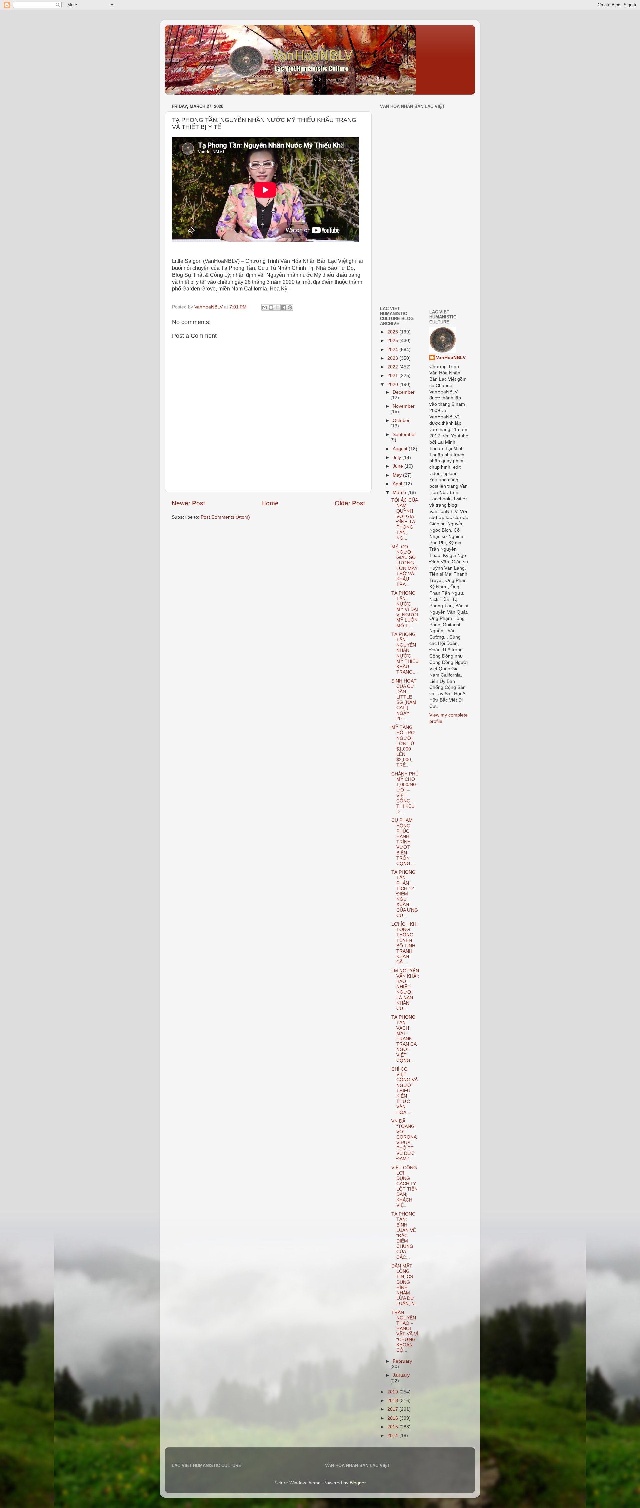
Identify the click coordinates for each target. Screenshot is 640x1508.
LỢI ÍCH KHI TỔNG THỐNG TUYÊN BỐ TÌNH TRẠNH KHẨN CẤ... (404, 943)
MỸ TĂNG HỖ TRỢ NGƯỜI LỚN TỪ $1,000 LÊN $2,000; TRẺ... (403, 746)
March (400, 492)
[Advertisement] (400, 254)
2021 (393, 375)
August (401, 448)
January (401, 1375)
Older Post (350, 503)
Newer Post (188, 503)
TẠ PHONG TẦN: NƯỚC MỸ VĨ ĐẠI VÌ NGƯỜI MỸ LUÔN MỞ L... (404, 609)
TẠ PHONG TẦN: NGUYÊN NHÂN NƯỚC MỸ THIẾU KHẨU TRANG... (405, 653)
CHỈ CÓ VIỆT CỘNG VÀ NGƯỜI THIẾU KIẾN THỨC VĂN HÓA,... (404, 1091)
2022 (393, 366)
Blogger (358, 1482)
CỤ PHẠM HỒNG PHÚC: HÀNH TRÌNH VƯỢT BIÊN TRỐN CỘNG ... (403, 842)
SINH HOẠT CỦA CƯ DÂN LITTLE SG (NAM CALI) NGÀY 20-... (404, 700)
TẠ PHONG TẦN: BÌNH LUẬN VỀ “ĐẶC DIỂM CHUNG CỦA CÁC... (403, 1236)
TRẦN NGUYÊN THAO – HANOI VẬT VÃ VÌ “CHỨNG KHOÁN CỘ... (404, 1331)
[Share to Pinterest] (290, 307)
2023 (393, 358)
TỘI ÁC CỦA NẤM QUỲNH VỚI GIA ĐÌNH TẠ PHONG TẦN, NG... (404, 519)
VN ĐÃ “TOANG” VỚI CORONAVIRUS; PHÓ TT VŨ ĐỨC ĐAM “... (404, 1140)
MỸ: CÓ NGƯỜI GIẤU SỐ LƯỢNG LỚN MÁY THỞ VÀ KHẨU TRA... (404, 565)
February (402, 1361)
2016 (393, 1418)
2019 (393, 1391)
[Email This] (264, 307)
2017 (393, 1409)
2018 (393, 1400)
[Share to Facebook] (283, 307)
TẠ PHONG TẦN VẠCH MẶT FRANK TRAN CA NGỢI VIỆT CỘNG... (403, 1039)
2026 (393, 331)
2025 (393, 340)
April (398, 483)
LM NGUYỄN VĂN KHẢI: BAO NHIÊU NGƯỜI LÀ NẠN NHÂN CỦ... (405, 989)
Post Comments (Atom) (225, 517)
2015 (393, 1426)
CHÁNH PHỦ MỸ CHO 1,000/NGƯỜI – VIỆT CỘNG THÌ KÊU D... (405, 792)
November (404, 406)
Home (270, 503)
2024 (393, 349)
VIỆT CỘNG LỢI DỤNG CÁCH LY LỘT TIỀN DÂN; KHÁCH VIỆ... (404, 1186)
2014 (393, 1435)
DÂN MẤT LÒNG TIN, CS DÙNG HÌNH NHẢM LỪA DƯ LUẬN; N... (405, 1284)
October (401, 420)
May (398, 475)
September (404, 434)
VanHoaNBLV (451, 357)
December (404, 392)
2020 (393, 384)
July (397, 457)
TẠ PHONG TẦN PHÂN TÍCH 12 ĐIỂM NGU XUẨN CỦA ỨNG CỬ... (404, 894)
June (398, 466)
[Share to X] (277, 307)
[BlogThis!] (271, 307)
